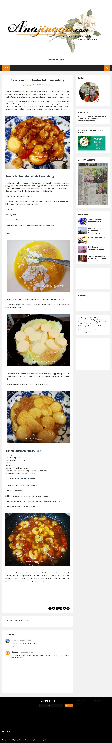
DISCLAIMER (81, 701)
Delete (17, 646)
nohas (13, 640)
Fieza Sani (15, 652)
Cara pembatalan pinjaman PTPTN (95, 220)
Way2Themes (19, 740)
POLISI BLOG (98, 701)
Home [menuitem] (6, 68)
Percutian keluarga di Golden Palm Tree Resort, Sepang (96, 230)
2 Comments (48, 85)
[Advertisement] (93, 354)
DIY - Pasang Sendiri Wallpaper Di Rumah (96, 248)
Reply (12, 646)
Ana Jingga (28, 85)
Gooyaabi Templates (40, 740)
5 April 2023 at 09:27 (27, 652)
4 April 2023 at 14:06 (24, 640)
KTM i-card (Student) (96, 238)
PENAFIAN (80, 704)
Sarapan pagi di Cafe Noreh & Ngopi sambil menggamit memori (97, 258)
